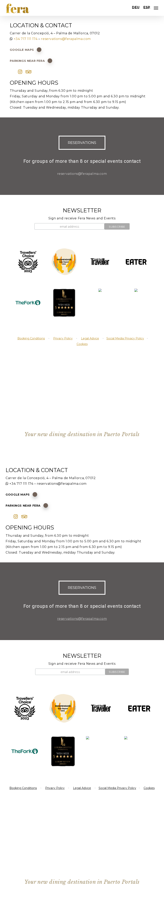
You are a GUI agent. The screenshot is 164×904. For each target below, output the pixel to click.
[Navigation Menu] (156, 8)
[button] (82, 143)
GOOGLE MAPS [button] (22, 50)
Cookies (82, 344)
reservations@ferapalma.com (66, 39)
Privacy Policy (63, 338)
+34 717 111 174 (26, 39)
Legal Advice (90, 338)
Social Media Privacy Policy (125, 338)
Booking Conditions (31, 338)
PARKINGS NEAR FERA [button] (27, 61)
